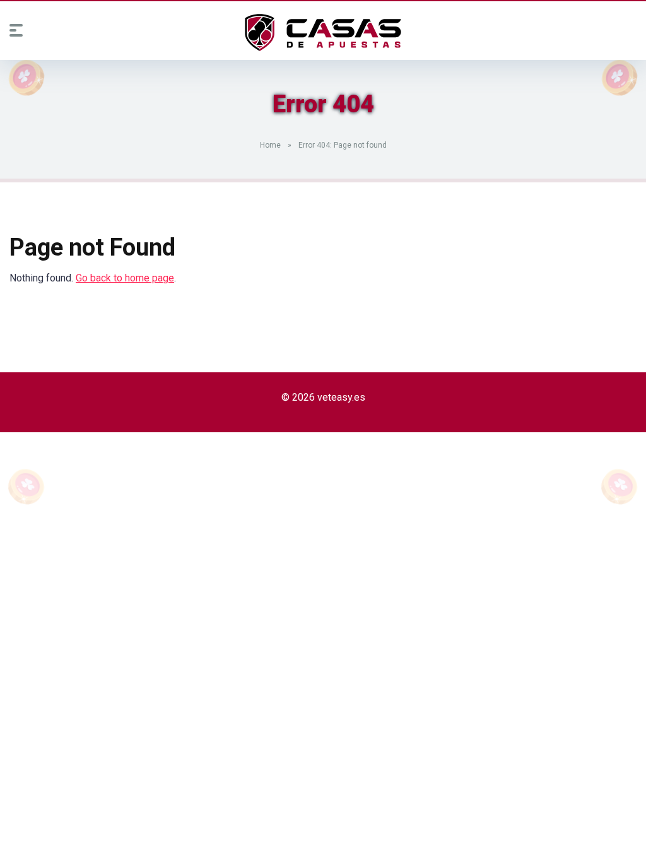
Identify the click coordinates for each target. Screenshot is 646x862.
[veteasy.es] (323, 33)
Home (270, 145)
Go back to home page (125, 278)
